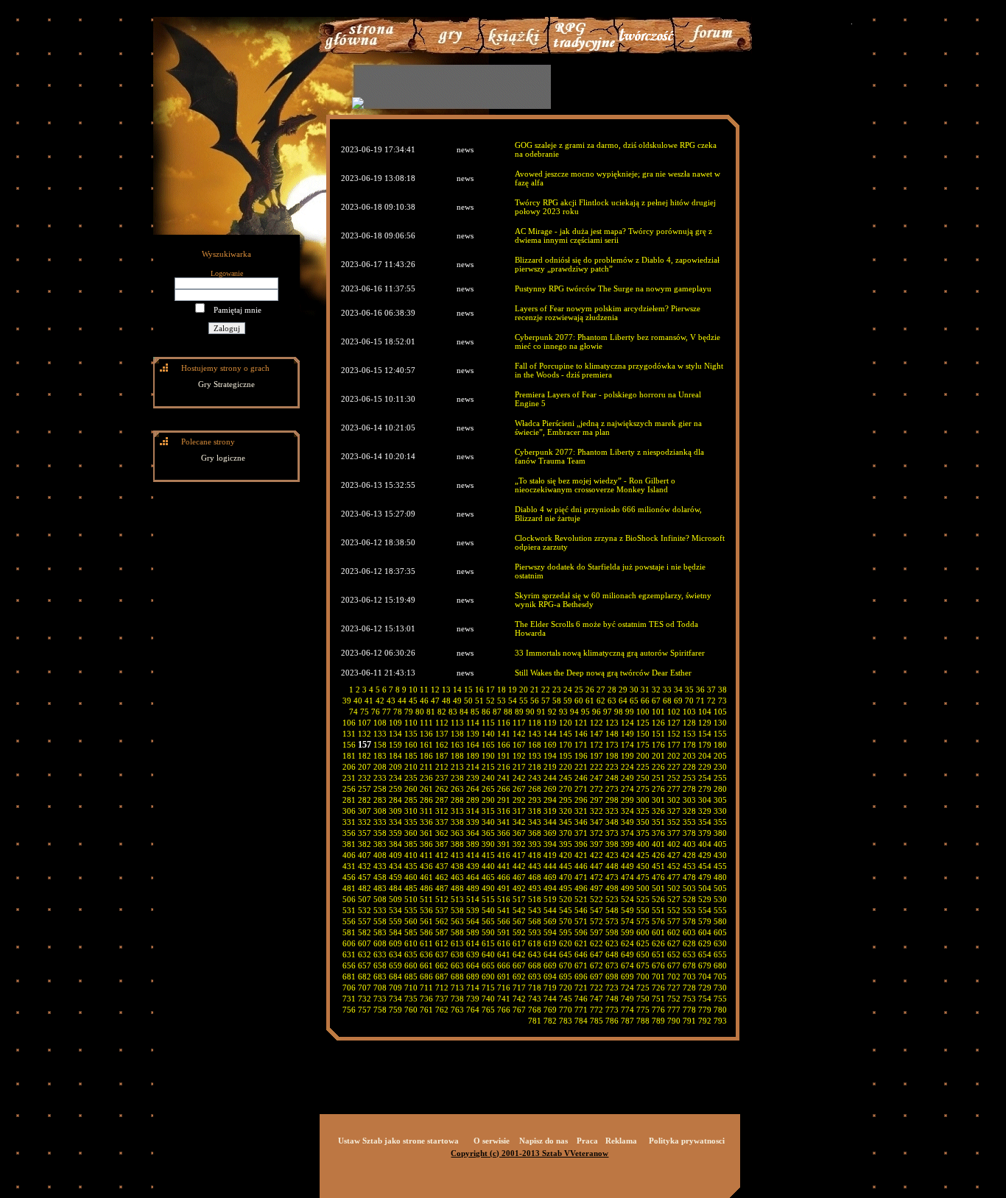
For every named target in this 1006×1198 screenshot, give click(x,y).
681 (349, 976)
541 (503, 910)
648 (612, 954)
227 (673, 766)
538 (457, 910)
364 (472, 833)
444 (550, 866)
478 (689, 877)
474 (627, 877)
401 (658, 844)
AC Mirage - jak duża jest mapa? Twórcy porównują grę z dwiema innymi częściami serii (613, 235)
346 (581, 822)
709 (395, 987)
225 (643, 766)
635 (411, 954)
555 (720, 910)
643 (534, 954)
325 (643, 811)
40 (357, 700)
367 (519, 833)
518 (534, 899)
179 (704, 744)
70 (689, 700)
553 (689, 910)
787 (627, 1020)
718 (534, 987)
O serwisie (492, 1140)
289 (472, 799)
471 (581, 877)
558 (380, 921)
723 (612, 987)
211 (426, 766)
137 (442, 733)
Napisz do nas (543, 1140)
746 (581, 998)
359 (395, 833)
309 (395, 811)
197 (596, 755)
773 (612, 1009)
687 (442, 976)
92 (552, 711)
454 (704, 866)
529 (704, 899)
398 (612, 844)
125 (643, 722)
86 (486, 711)
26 (589, 689)
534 (395, 910)
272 (596, 788)
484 (395, 888)
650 (643, 954)
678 (689, 965)
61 (589, 700)
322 (596, 811)
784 (581, 1020)
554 (704, 910)
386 (426, 844)
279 (704, 788)
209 (395, 766)
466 (503, 877)
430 (720, 855)
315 (488, 811)
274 (627, 788)
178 (689, 744)
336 (426, 822)
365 (488, 833)
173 (612, 744)
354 (704, 822)
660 (411, 965)
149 (627, 733)
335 (411, 822)
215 (488, 766)
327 (673, 811)
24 (567, 689)
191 (503, 755)
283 (380, 799)
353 (689, 822)
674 (627, 965)
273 (612, 788)
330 (720, 811)
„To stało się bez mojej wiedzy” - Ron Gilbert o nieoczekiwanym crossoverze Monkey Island (595, 485)
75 (364, 711)
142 (519, 733)
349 (627, 822)
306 (349, 811)
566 (503, 921)
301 (658, 799)
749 (627, 998)
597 (596, 932)
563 (457, 921)
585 (411, 932)
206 (349, 766)
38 (722, 689)
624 (627, 943)
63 (612, 700)
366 (503, 833)
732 (364, 998)
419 (550, 855)
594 (550, 932)
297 (596, 799)
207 (364, 766)
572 (596, 921)
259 (395, 788)
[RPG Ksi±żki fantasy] (514, 50)
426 (658, 855)
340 (488, 822)
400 (643, 844)
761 (426, 1009)
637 (442, 954)
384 (395, 844)
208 (380, 766)
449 (627, 866)
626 (658, 943)
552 (673, 910)
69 (678, 700)
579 (704, 921)
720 (565, 987)
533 (380, 910)
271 (581, 788)
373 (612, 833)
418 (534, 855)
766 (503, 1009)
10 (413, 689)
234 (395, 777)
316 (503, 811)
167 (519, 744)
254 (704, 777)
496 (581, 888)
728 (689, 987)
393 (534, 844)
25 (578, 689)
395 (565, 844)
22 (545, 689)
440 (488, 866)
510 (411, 899)
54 (512, 700)
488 (457, 888)
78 (397, 711)
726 (658, 987)
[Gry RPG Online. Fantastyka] (369, 50)
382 (364, 844)
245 (565, 777)
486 (426, 888)
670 (565, 965)
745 (565, 998)
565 (488, 921)
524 (627, 899)
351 (658, 822)
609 (395, 943)
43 (391, 700)
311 (426, 811)
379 (704, 833)
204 (704, 755)
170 (565, 744)
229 (704, 766)
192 (519, 755)
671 (581, 965)
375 (643, 833)
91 (541, 711)
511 (426, 899)
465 (488, 877)
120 (565, 722)
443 (534, 866)
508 (380, 899)
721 (581, 987)
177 (673, 744)
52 (490, 700)
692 (519, 976)
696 (581, 976)
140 (488, 733)
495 (565, 888)
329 (704, 811)
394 (550, 844)
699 (627, 976)
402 (673, 844)
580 (720, 921)
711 (426, 987)
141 (503, 733)
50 (468, 700)
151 (658, 733)
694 (550, 976)
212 (442, 766)
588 (457, 932)
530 (720, 899)
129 (704, 722)
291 (503, 799)
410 (411, 855)
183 (380, 755)
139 (472, 733)
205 (720, 755)
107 (364, 722)
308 (380, 811)
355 (720, 822)
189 (472, 755)
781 (534, 1020)
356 (349, 833)
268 (534, 788)
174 (627, 744)
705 (720, 976)
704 (704, 976)
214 (472, 766)
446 (581, 866)
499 (627, 888)
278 (689, 788)
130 (720, 722)
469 (550, 877)
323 (612, 811)
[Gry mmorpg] (446, 50)
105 (720, 711)
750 (643, 998)
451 (658, 866)
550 (643, 910)
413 (457, 855)
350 (643, 822)
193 (534, 755)
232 (364, 777)
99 (629, 711)
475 (643, 877)
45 (413, 700)
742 (519, 998)
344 (550, 822)
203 (689, 755)
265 (488, 788)
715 (488, 987)
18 (501, 689)
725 (643, 987)
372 (596, 833)
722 (596, 987)
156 (349, 744)
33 (667, 689)
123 (612, 722)
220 (565, 766)
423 (612, 855)
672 (596, 965)
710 (411, 987)
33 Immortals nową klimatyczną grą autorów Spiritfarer (610, 652)
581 (349, 932)
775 (643, 1009)
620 (565, 943)
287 (442, 799)
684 (395, 976)
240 (488, 777)
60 (578, 700)
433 (380, 866)
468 (534, 877)
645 (565, 954)
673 (612, 965)
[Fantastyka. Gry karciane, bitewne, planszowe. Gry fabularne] (584, 50)
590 (488, 932)
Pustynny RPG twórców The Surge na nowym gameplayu (613, 288)
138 (457, 733)
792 (704, 1020)
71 (700, 700)
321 (581, 811)
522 (596, 899)
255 (720, 777)
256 (349, 788)
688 (457, 976)
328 (689, 811)
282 (364, 799)
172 (596, 744)
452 (673, 866)
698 (612, 976)
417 (519, 855)
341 (503, 822)
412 (442, 855)
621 (581, 943)
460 (411, 877)
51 (479, 700)
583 (380, 932)
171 (581, 744)
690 (488, 976)
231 (349, 777)
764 (472, 1009)
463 (457, 877)
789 (658, 1020)
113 (457, 722)
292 (519, 799)
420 (565, 855)
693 (534, 976)
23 (556, 689)
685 (411, 976)
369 (550, 833)
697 (596, 976)
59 (567, 700)
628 (689, 943)
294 (550, 799)
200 (643, 755)
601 (658, 932)
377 (673, 833)
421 (581, 855)
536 (426, 910)
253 (689, 777)
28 (612, 689)
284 (395, 799)
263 (457, 788)
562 (442, 921)
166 (503, 744)
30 (634, 689)
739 (472, 998)
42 (380, 700)
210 (411, 766)
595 (565, 932)
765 (488, 1009)
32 (656, 689)
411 (426, 855)
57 (545, 700)
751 (658, 998)
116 (503, 722)
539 (472, 910)
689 (472, 976)
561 (426, 921)
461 (426, 877)
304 (704, 799)
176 (658, 744)
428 (689, 855)
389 (472, 844)
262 (442, 788)
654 (704, 954)
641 (503, 954)
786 (612, 1020)
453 (689, 866)
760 (411, 1009)
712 (442, 987)
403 (689, 844)
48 (446, 700)
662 (442, 965)
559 (395, 921)
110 (411, 722)
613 (457, 943)
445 (565, 866)
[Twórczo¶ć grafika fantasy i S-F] (647, 50)
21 (534, 689)
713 (457, 987)
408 (380, 855)
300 (643, 799)
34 (678, 689)
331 (349, 822)
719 (550, 987)
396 (581, 844)
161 (426, 744)
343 (534, 822)
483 (380, 888)
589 (472, 932)
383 (380, 844)
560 (411, 921)
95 (585, 711)
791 (689, 1020)
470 (565, 877)
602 (673, 932)
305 (720, 799)
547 (596, 910)
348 (612, 822)
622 (596, 943)
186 (426, 755)
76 (375, 711)
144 (550, 733)
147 (596, 733)
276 (658, 788)
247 (596, 777)
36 (700, 689)
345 (565, 822)
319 (550, 811)
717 (519, 987)
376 (658, 833)
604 (704, 932)
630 (720, 943)
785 (596, 1020)
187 (442, 755)
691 (503, 976)
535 (411, 910)
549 (627, 910)
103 (689, 711)
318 (534, 811)
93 (563, 711)
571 (581, 921)
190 (488, 755)
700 (643, 976)
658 (380, 965)
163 (457, 744)
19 (512, 689)
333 (380, 822)
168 (534, 744)
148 (612, 733)
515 (488, 899)
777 (673, 1009)
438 (457, 866)
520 (565, 899)
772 (596, 1009)
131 (349, 733)
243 (534, 777)
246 (581, 777)
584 (395, 932)
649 (627, 954)
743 (534, 998)
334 (395, 822)
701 (658, 976)
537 (442, 910)
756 (349, 1009)
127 (673, 722)
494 (550, 888)
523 (612, 899)
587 (442, 932)
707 (364, 987)
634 (395, 954)
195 (565, 755)
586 (426, 932)
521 (581, 899)
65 (634, 700)
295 (565, 799)
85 (475, 711)
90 (530, 711)
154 (704, 733)
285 (411, 799)
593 (534, 932)
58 (556, 700)
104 (704, 711)
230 (720, 766)
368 (534, 833)
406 (349, 855)
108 (380, 722)
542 (519, 910)
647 (596, 954)
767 (519, 1009)
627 (673, 943)
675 (643, 965)
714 (472, 987)
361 (426, 833)
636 (426, 954)
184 (395, 755)
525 (643, 899)
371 (581, 833)
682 (364, 976)
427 (673, 855)
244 (550, 777)
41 (369, 700)
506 (349, 899)
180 (720, 744)
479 (704, 877)
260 (411, 788)
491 (503, 888)
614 (472, 943)
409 (395, 855)
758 (380, 1009)
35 (689, 689)
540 (488, 910)
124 (627, 722)
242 (519, 777)
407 (364, 855)
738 (457, 998)
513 (457, 899)
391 (503, 844)
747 (596, 998)
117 (519, 722)
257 (364, 788)
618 (534, 943)
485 (411, 888)
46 (424, 700)
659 (395, 965)
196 (581, 755)
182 (364, 755)
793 (720, 1020)
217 (519, 766)
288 (457, 799)
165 (488, 744)
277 (673, 788)
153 (689, 733)
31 (645, 689)
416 (503, 855)
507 (364, 899)
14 (457, 689)
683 (380, 976)
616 (503, 943)
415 (488, 855)
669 (550, 965)
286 (426, 799)
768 (534, 1009)
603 (689, 932)
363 (457, 833)
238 (457, 777)
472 (596, 877)
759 (395, 1009)
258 (380, 788)
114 (472, 722)
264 (472, 788)
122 (596, 722)
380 (720, 833)
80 (419, 711)
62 (601, 700)
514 (472, 899)
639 (472, 954)
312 (442, 811)
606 (349, 943)
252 (673, 777)
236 (426, 777)
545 (565, 910)
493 (534, 888)
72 (711, 700)
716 (503, 987)
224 (627, 766)
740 (488, 998)
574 (627, 921)
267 (519, 788)
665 (488, 965)
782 (550, 1020)
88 (508, 711)
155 (720, 733)
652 (673, 954)
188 (457, 755)
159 (395, 744)
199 (627, 755)
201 (658, 755)
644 (550, 954)
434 (395, 866)
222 (596, 766)
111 (426, 722)
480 (720, 877)
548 (612, 910)
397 (596, 844)
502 (673, 888)
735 (411, 998)
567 (519, 921)
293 (534, 799)
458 (380, 877)
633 (380, 954)
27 (601, 689)
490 (488, 888)
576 (658, 921)
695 (565, 976)
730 (720, 987)
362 (442, 833)
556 (349, 921)
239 (472, 777)
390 (488, 844)
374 (627, 833)
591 (503, 932)
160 (411, 744)
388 (457, 844)
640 (488, 954)
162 (442, 744)
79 (408, 711)
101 (658, 711)
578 (689, 921)
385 (411, 844)
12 (435, 689)
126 (658, 722)
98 (618, 711)
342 (519, 822)
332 (364, 822)
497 (596, 888)
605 (720, 932)
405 (720, 844)
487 (442, 888)
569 (550, 921)
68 (667, 700)
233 (380, 777)
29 (623, 689)
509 (395, 899)
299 (627, 799)
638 (457, 954)
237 (442, 777)
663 (457, 965)
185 (411, 755)
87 (497, 711)
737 (442, 998)
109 (395, 722)
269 (550, 788)
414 (472, 855)
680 (720, 965)
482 (364, 888)
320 (565, 811)
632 (364, 954)
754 (704, 998)
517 (519, 899)
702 (673, 976)
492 (519, 888)
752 (673, 998)
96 (596, 711)
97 (607, 711)
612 (442, 943)
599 (627, 932)
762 (442, 1009)
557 (364, 921)
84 (464, 711)
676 (658, 965)
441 (503, 866)
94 (574, 711)
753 (689, 998)
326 (658, 811)
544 (550, 910)
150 (643, 733)
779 (704, 1009)
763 (457, 1009)
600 (643, 932)
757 (364, 1009)
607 (364, 943)
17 (490, 689)
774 (627, 1009)
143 (534, 733)
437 (442, 866)
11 (424, 689)
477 (673, 877)
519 (550, 899)
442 (519, 866)
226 (658, 766)
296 (581, 799)
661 (426, 965)
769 (550, 1009)
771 (581, 1009)
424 (627, 855)
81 (430, 711)
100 (643, 711)
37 (711, 689)
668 (534, 965)
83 (453, 711)
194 (550, 755)
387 (442, 844)
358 (380, 833)
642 (519, 954)
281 (349, 799)
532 (364, 910)
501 (658, 888)
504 (704, 888)
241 (503, 777)
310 (411, 811)
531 (349, 910)
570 (565, 921)
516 (503, 899)
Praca (587, 1140)
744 (550, 998)
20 (523, 689)
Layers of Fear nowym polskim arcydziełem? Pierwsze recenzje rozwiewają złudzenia (607, 313)
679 (704, 965)
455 (720, 866)
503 (689, 888)
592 (519, 932)
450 (643, 866)
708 (380, 987)
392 (519, 844)
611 (426, 943)
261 (426, 788)
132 (364, 733)
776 (658, 1009)
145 (565, 733)
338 (457, 822)
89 (519, 711)
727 (673, 987)
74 (353, 711)
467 (519, 877)
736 (426, 998)
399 (627, 844)
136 (426, 733)
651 (658, 954)
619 (550, 943)
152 (673, 733)
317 (519, 811)
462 (442, 877)
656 (349, 965)
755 (720, 998)
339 (472, 822)
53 (501, 700)
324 (627, 811)
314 (472, 811)
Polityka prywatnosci (687, 1140)
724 (627, 987)
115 (488, 722)
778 (689, 1009)
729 (704, 987)
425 (643, 855)
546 (581, 910)
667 (519, 965)
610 (411, 943)
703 (689, 976)
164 (472, 744)
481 (349, 888)
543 (534, 910)
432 (364, 866)
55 (523, 700)
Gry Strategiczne (226, 384)
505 (720, 888)
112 (442, 722)
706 (349, 987)
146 (581, 733)
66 (645, 700)
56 (534, 700)
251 (658, 777)
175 (643, 744)
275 (643, 788)
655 (720, 954)
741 (503, 998)
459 (395, 877)
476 (658, 877)
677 (673, 965)
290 (488, 799)
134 (395, 733)
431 (349, 866)
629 (704, 943)
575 (643, 921)
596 (581, 932)
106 (349, 722)
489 (472, 888)
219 (550, 766)
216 (503, 766)
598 (612, 932)
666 (503, 965)
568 (534, 921)
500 (643, 888)
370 (565, 833)
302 (673, 799)
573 (612, 921)
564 (472, 921)
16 (479, 689)
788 (643, 1020)
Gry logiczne (223, 457)
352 (673, 822)
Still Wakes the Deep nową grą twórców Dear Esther (603, 672)
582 (364, 932)
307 (364, 811)
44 (402, 700)
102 (673, 711)
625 (643, 943)
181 (349, 755)
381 (349, 844)
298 (612, 799)
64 (623, 700)
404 (704, 844)
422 (596, 855)
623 (612, 943)
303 (689, 799)
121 (581, 722)
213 (457, 766)
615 (488, 943)
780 (720, 1009)
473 (612, 877)
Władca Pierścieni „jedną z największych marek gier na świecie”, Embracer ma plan (608, 427)
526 (658, 899)
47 (435, 700)
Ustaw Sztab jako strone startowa (398, 1140)
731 (349, 998)
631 (349, 954)
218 (534, 766)
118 (534, 722)
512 (442, 899)
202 (673, 755)
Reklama (621, 1140)
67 (656, 700)
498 (612, 888)
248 (612, 777)
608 (380, 943)
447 (596, 866)
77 (386, 711)
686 (426, 976)
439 (472, 866)
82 (441, 711)
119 (550, 722)
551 (658, 910)
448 (612, 866)
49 (457, 700)
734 (395, 998)
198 (612, 755)
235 (411, 777)
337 (442, 822)
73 (722, 700)
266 (503, 788)
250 (643, 777)
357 (364, 833)
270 (565, 788)
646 (581, 954)
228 (689, 766)
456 (349, 877)
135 (411, 733)
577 (673, 921)
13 (446, 689)
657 (364, 965)
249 (627, 777)
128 (689, 722)
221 (581, 766)
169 (550, 744)
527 (673, 899)
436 (426, 866)
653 (689, 954)
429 (704, 855)
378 (689, 833)
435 (411, 866)
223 (612, 766)
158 (380, 744)
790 (673, 1020)
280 (720, 788)
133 (380, 733)
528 (689, 899)
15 (468, 689)
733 (380, 998)
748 (612, 998)
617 (519, 943)
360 (411, 833)
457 (364, 877)
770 (565, 1009)
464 (472, 877)
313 (457, 811)
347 (596, 822)
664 (472, 965)
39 (346, 700)
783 (565, 1020)
